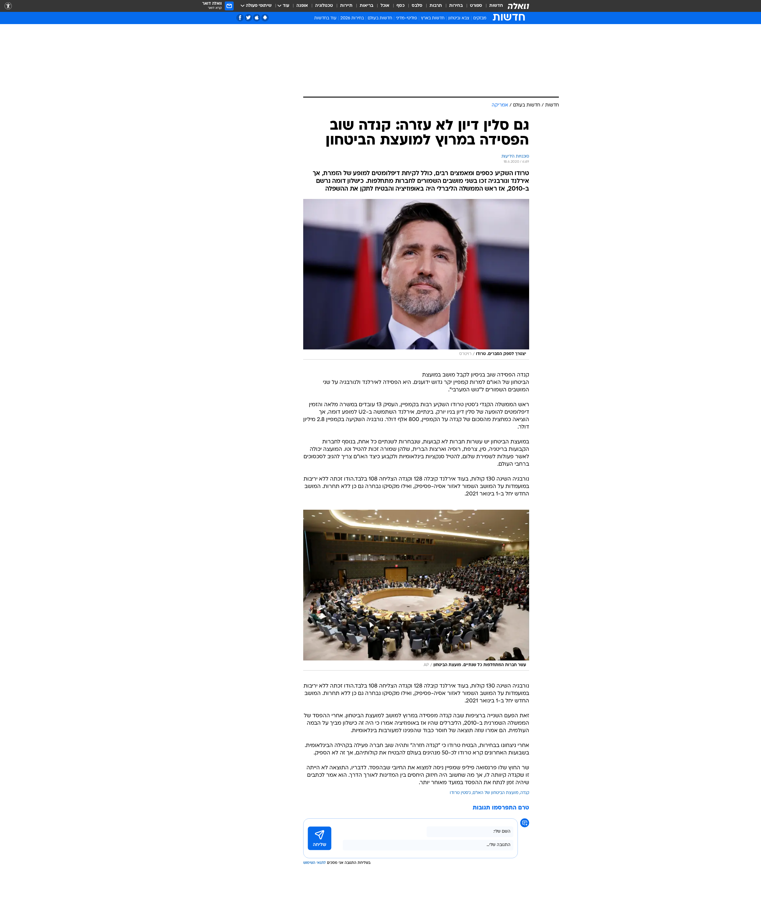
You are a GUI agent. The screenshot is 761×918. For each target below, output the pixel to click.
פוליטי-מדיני (406, 18)
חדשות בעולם (380, 18)
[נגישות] (8, 6)
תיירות (346, 6)
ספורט (476, 6)
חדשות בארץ (432, 18)
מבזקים (479, 18)
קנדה (524, 793)
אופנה (302, 6)
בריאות (366, 6)
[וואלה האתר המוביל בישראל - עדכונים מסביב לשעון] (518, 6)
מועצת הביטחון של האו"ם (495, 793)
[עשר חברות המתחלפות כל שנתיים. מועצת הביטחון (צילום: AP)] (416, 590)
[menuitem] (492, 6)
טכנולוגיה (324, 6)
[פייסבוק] (240, 17)
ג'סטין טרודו (460, 793)
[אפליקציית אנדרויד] (265, 17)
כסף (401, 6)
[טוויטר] (248, 17)
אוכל (384, 6)
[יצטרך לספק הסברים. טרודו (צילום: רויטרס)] (416, 279)
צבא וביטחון (458, 18)
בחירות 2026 (352, 18)
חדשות (496, 6)
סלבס (417, 6)
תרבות (436, 6)
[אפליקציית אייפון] (256, 17)
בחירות (456, 6)
